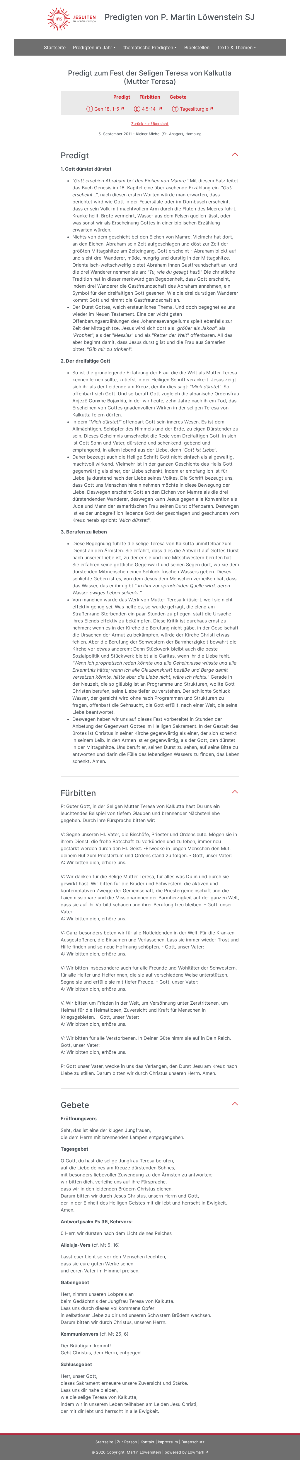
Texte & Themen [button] (235, 47)
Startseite (55, 47)
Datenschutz (192, 1442)
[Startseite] (71, 15)
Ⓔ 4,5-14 (145, 109)
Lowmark (196, 1452)
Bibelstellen (196, 47)
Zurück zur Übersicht (149, 123)
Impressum (168, 1442)
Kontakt (147, 1442)
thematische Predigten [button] (148, 47)
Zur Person (127, 1442)
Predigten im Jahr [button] (92, 47)
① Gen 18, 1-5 (102, 109)
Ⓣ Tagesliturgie (190, 109)
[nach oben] (235, 156)
